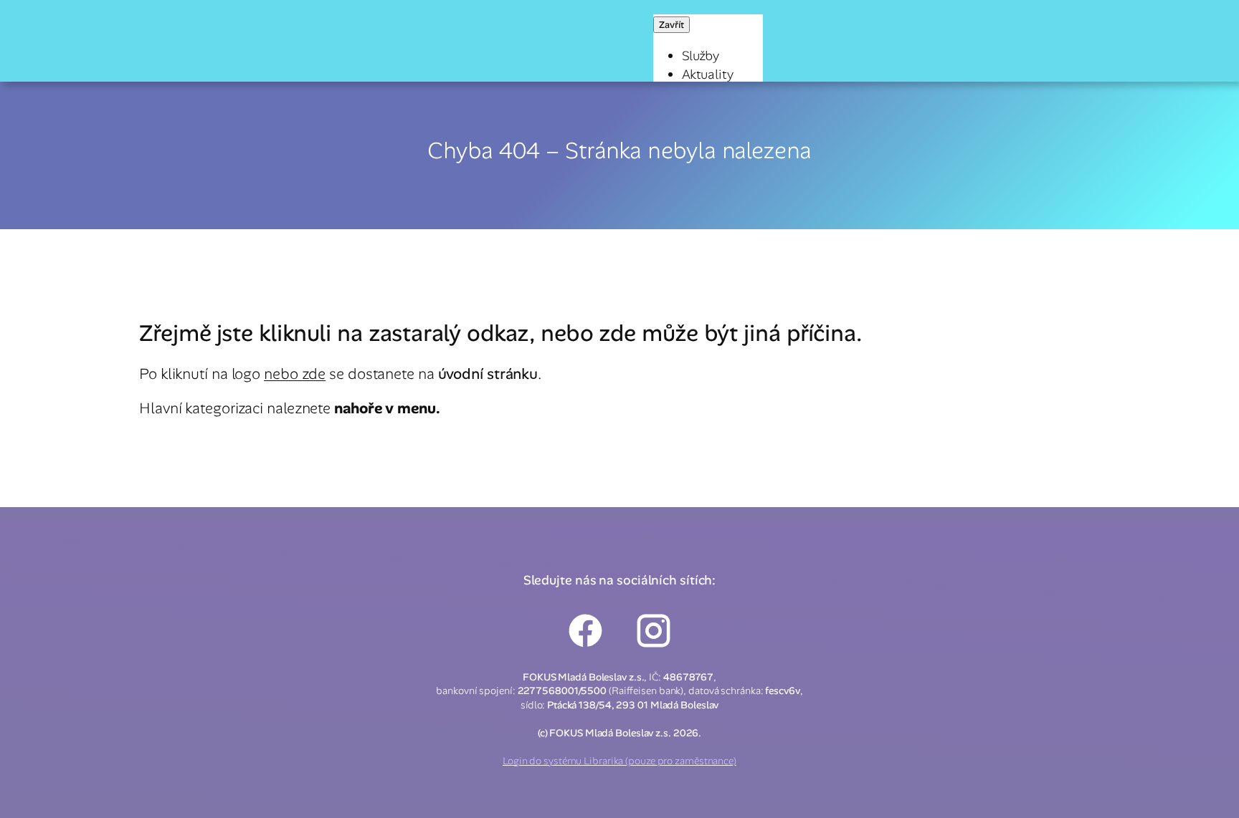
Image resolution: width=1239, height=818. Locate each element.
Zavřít (671, 25)
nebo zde (295, 373)
